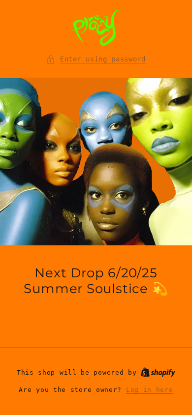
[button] (96, 59)
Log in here (149, 389)
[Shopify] (158, 372)
